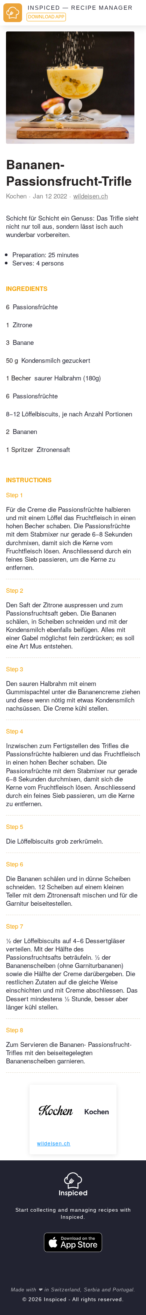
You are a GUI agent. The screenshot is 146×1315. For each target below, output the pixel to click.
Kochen (16, 195)
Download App (46, 16)
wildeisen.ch (90, 195)
